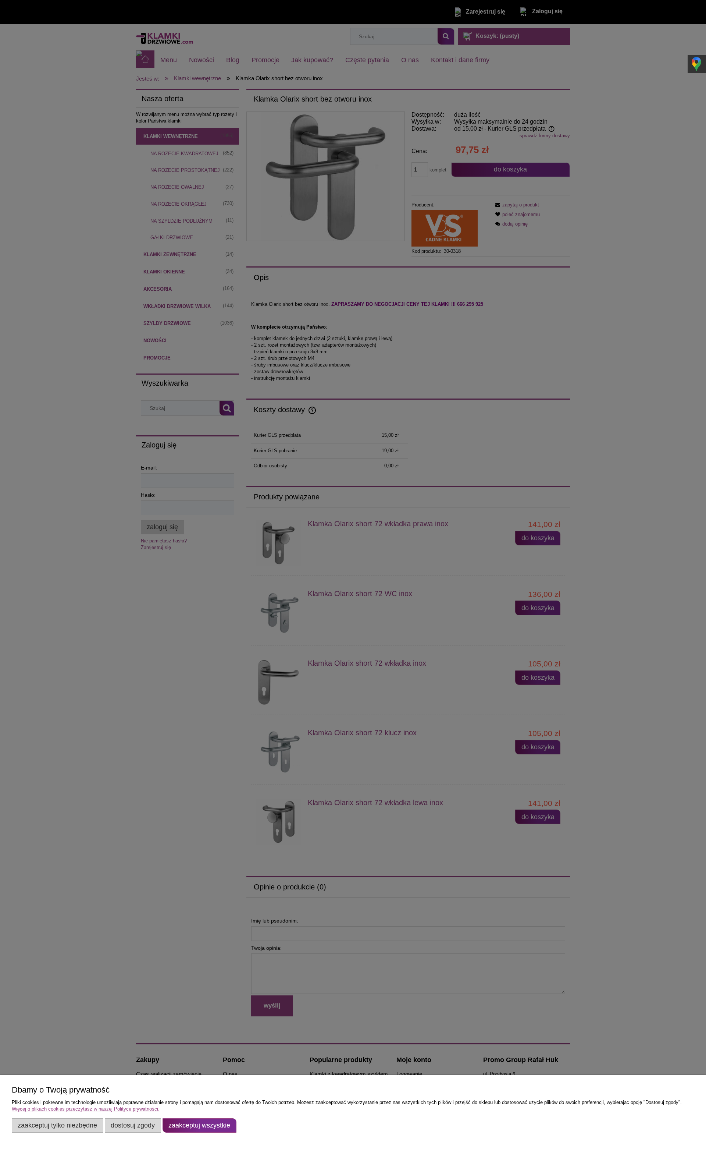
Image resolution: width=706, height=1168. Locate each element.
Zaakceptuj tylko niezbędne (57, 1125)
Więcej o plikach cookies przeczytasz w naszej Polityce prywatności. (86, 1109)
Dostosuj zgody (133, 1125)
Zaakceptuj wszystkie (199, 1125)
